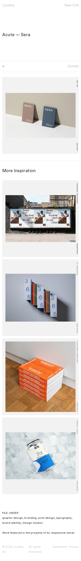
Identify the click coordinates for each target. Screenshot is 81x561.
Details (73, 66)
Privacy (74, 546)
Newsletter (60, 546)
